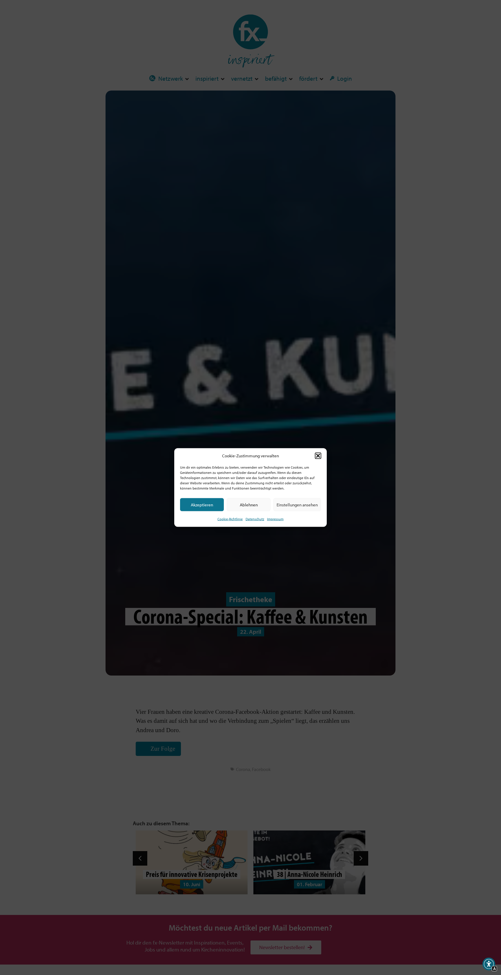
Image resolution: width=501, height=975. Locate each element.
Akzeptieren (202, 505)
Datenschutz (255, 519)
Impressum (275, 519)
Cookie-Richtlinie (230, 519)
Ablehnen (249, 505)
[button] (318, 456)
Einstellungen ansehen (297, 505)
